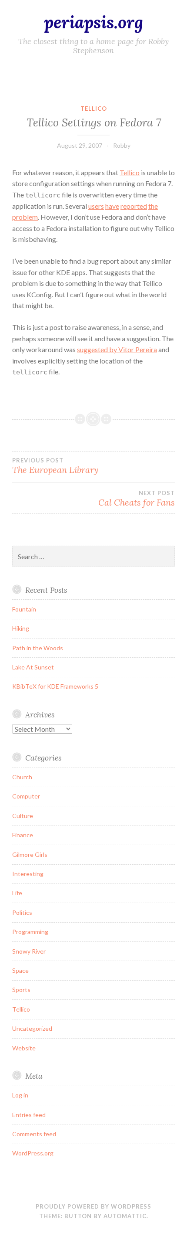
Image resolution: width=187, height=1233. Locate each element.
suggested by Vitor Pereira (117, 349)
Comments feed (34, 1134)
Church (22, 777)
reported (133, 206)
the (153, 206)
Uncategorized (32, 1028)
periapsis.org (93, 22)
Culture (22, 815)
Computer (26, 796)
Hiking (20, 628)
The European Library (55, 466)
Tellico (93, 108)
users (96, 206)
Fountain (24, 609)
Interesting (27, 873)
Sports (21, 989)
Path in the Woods (37, 648)
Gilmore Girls (29, 854)
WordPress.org (32, 1153)
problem (25, 217)
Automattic (125, 1216)
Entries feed (29, 1114)
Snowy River (29, 951)
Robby (121, 145)
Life (17, 893)
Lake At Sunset (33, 667)
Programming (30, 931)
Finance (22, 835)
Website (24, 1048)
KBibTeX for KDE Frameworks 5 (55, 686)
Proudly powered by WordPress (93, 1206)
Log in (20, 1095)
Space (20, 970)
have (112, 206)
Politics (22, 912)
